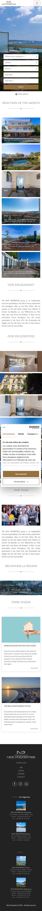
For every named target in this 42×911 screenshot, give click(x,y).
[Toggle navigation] (37, 3)
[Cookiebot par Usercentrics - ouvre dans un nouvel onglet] (29, 427)
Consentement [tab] (9, 434)
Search (21, 87)
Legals (21, 771)
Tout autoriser (21, 474)
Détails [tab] (21, 434)
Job (21, 767)
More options (23, 94)
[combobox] (21, 56)
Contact (21, 777)
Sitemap (21, 774)
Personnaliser (19, 482)
